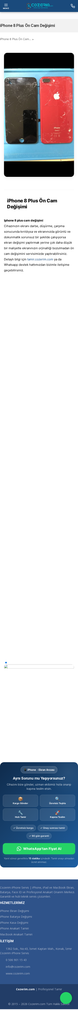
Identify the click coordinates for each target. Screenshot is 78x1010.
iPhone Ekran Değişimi (14, 911)
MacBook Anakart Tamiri (16, 934)
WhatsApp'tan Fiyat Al (42, 849)
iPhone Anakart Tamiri (14, 928)
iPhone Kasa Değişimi (14, 922)
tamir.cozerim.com (40, 259)
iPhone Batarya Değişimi (16, 916)
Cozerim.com (25, 989)
